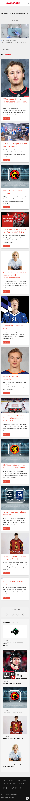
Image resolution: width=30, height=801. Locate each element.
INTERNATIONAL (8, 783)
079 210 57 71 (12, 797)
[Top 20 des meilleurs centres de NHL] (15, 664)
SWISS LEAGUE (17, 780)
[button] (2, 2)
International (8, 55)
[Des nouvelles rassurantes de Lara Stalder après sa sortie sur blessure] (15, 752)
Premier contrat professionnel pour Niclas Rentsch (13, 739)
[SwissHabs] (13, 3)
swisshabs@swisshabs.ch (12, 794)
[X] (15, 614)
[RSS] (22, 614)
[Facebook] (11, 614)
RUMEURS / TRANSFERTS (19, 783)
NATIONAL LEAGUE (8, 780)
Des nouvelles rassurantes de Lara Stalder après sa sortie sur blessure (15, 765)
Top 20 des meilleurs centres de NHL (12, 683)
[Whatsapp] (7, 614)
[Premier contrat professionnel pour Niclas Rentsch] (15, 725)
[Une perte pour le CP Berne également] (15, 698)
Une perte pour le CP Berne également (12, 712)
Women (24, 780)
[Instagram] (18, 614)
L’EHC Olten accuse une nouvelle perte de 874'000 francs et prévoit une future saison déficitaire (13, 643)
